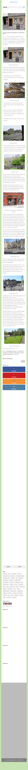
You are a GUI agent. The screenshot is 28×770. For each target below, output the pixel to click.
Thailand (4, 595)
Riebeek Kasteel (6, 591)
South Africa (20, 593)
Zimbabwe (14, 597)
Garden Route (5, 584)
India (7, 586)
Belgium (12, 578)
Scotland (10, 593)
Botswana (11, 580)
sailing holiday (20, 591)
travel (12, 595)
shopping (14, 593)
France (22, 582)
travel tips (21, 595)
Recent (19, 566)
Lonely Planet (22, 586)
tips (8, 595)
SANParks (5, 593)
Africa (9, 573)
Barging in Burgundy (20, 575)
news (15, 588)
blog (16, 578)
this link (16, 354)
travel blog (16, 595)
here (16, 348)
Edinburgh (17, 582)
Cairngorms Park (17, 580)
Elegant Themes (12, 760)
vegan (4, 597)
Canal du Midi (5, 582)
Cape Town (12, 582)
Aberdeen (5, 573)
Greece (15, 584)
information (12, 586)
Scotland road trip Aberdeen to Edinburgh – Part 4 (14, 33)
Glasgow (11, 584)
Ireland (17, 586)
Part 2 (17, 38)
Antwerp (19, 573)
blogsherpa (21, 578)
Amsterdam (14, 573)
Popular (8, 566)
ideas (4, 586)
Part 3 (6, 41)
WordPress (21, 760)
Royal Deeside (13, 591)
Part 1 (4, 36)
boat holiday (5, 580)
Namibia (4, 588)
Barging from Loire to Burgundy (9, 575)
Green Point (21, 584)
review (18, 588)
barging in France (6, 578)
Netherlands (10, 588)
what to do (9, 597)
